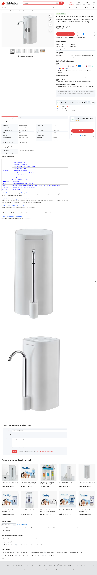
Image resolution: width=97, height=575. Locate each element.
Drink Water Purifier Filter (8, 556)
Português (23, 565)
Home (3, 10)
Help (69, 8)
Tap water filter (52, 527)
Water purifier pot (6, 530)
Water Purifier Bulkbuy (50, 556)
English (13, 565)
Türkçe (78, 565)
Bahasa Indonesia (90, 565)
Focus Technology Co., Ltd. (38, 569)
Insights (86, 564)
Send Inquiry (65, 34)
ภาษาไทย (73, 565)
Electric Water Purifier (62, 552)
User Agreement (57, 569)
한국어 (60, 565)
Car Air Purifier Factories (8, 552)
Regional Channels (66, 564)
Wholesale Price (50, 564)
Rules (94, 8)
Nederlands (51, 565)
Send (14, 451)
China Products (19, 564)
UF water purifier (29, 527)
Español (18, 565)
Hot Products (11, 564)
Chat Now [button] (87, 34)
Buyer (62, 8)
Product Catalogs (23, 524)
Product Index (75, 564)
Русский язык (35, 565)
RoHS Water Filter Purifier (76, 552)
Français (29, 565)
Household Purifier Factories (36, 552)
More (3, 558)
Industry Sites (58, 564)
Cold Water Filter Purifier (23, 556)
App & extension (78, 8)
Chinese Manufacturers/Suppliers (30, 564)
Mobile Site (81, 564)
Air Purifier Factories (22, 552)
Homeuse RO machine (7, 527)
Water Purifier (32, 10)
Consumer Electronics (10, 10)
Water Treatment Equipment (22, 10)
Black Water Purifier (36, 556)
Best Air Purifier (50, 552)
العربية (56, 565)
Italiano (41, 565)
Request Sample (82, 37)
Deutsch (45, 565)
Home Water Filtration (23, 545)
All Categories (7, 8)
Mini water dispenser (77, 527)
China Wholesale (42, 564)
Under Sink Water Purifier (8, 545)
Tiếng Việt (83, 565)
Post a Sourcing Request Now (45, 451)
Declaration (64, 569)
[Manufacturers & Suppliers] (10, 3)
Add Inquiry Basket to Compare (28, 56)
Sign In (58, 111)
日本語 (65, 565)
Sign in (93, 4)
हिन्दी (69, 565)
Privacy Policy (71, 569)
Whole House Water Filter (37, 545)
